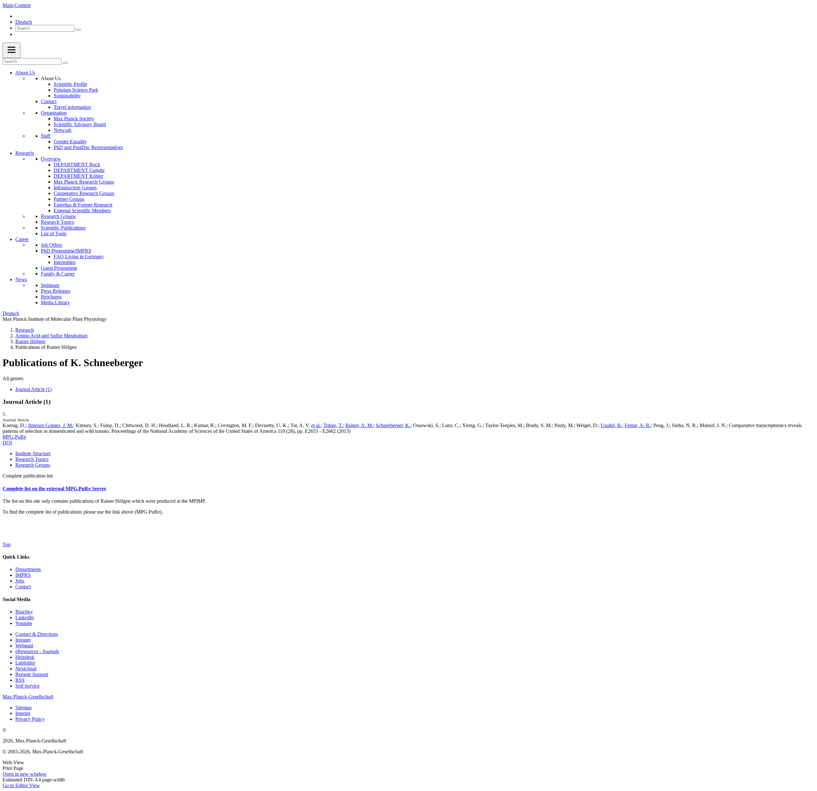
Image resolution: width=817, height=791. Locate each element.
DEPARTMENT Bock (77, 164)
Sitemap (23, 707)
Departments (28, 569)
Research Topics (57, 222)
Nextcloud (25, 668)
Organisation (54, 113)
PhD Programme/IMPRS (66, 250)
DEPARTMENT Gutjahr (79, 170)
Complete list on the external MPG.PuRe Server (54, 488)
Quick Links (16, 557)
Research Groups (58, 216)
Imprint (22, 713)
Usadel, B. (611, 425)
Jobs (19, 581)
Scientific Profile (70, 84)
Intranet (23, 640)
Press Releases (55, 291)
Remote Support (31, 674)
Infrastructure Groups (75, 187)
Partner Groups (69, 199)
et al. (316, 425)
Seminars (50, 285)
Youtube (23, 623)
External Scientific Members (82, 210)
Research (24, 153)
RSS (20, 680)
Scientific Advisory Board (80, 124)
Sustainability (67, 95)
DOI (7, 442)
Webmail (24, 645)
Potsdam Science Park (76, 90)
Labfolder (25, 663)
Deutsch (23, 22)
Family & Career (58, 273)
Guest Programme (59, 268)
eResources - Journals (37, 651)
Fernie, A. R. (638, 425)
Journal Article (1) (33, 389)
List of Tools (53, 233)
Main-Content (17, 5)
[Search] (78, 30)
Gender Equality (70, 141)
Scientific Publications (63, 227)
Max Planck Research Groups (84, 182)
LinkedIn (24, 617)
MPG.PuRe (14, 437)
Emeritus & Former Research (83, 204)
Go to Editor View (21, 785)
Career (22, 239)
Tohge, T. (333, 425)
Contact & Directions (36, 634)
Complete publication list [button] (28, 475)
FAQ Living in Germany (79, 256)
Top (7, 544)
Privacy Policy (30, 719)
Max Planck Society (74, 118)
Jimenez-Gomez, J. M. (50, 425)
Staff (45, 136)
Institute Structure (33, 453)
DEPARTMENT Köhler (78, 176)
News (21, 279)
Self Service (27, 686)
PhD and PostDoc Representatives (88, 147)
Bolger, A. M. (359, 425)
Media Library (55, 302)
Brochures (51, 296)
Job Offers (51, 245)
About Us (25, 72)
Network (62, 130)
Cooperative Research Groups (84, 193)
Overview (51, 159)
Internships (65, 262)
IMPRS (23, 575)
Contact (48, 101)
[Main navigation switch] (11, 50)
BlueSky (24, 611)
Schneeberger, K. (393, 425)
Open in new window (25, 774)
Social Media (16, 599)
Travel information (72, 107)
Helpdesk (24, 657)
